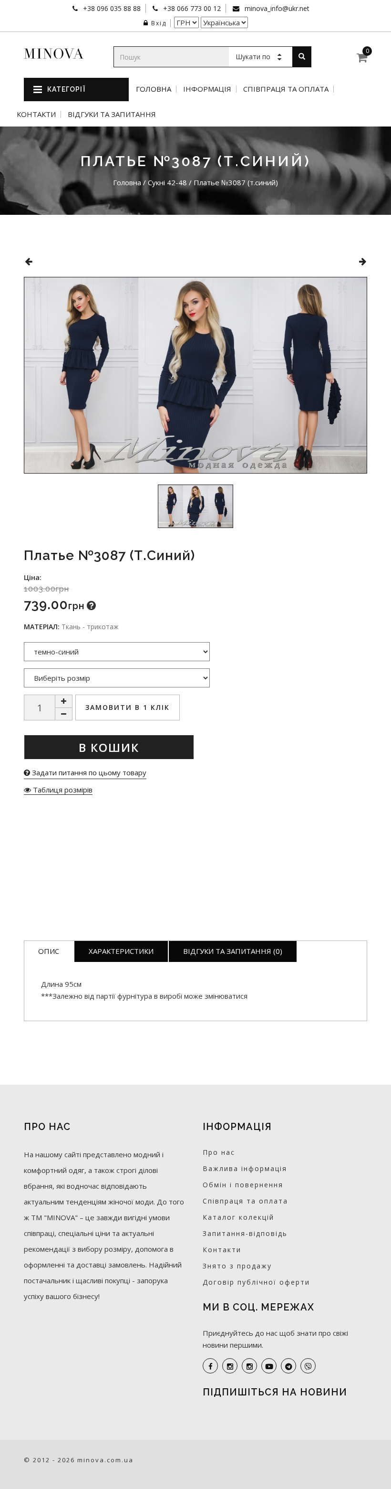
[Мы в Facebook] (210, 1365)
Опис (48, 951)
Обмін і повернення (243, 1184)
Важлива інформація (245, 1168)
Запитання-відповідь (245, 1233)
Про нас (219, 1152)
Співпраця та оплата (286, 89)
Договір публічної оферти (256, 1282)
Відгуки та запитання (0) (232, 951)
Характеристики (121, 951)
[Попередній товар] (28, 261)
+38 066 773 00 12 (191, 8)
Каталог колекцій (238, 1217)
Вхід (158, 23)
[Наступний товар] (362, 261)
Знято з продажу (237, 1265)
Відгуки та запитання (112, 114)
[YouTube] (269, 1365)
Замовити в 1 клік (127, 707)
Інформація (207, 89)
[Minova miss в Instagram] (249, 1365)
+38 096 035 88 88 (111, 8)
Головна (153, 89)
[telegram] (288, 1365)
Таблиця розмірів (62, 789)
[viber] (308, 1365)
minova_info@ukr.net (276, 8)
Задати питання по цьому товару (88, 772)
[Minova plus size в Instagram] (229, 1365)
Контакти (36, 114)
